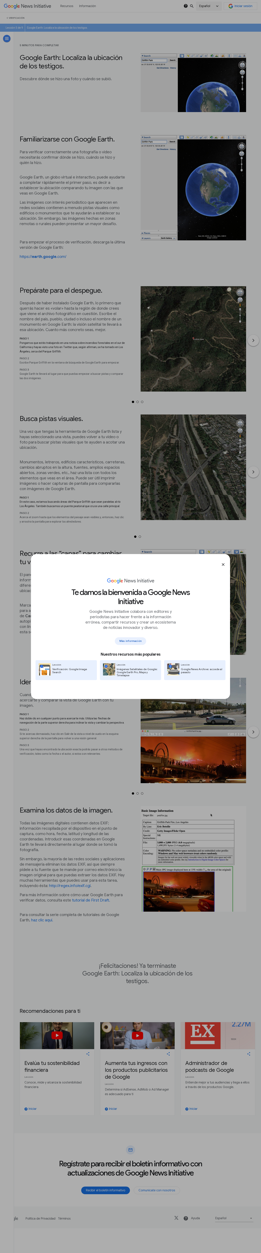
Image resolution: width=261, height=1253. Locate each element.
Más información (130, 641)
